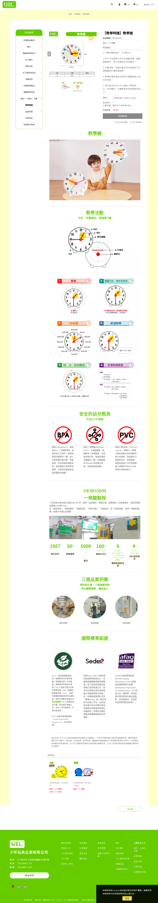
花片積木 (29, 59)
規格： (105, 97)
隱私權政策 (129, 893)
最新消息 (83, 853)
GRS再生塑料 (67, 853)
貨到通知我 (122, 116)
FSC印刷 (65, 858)
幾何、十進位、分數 (29, 98)
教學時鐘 (86, 14)
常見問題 (101, 848)
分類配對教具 (29, 85)
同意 (127, 898)
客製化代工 (66, 848)
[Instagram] (19, 886)
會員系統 (101, 843)
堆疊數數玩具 (29, 92)
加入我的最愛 (122, 122)
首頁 (70, 14)
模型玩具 (29, 66)
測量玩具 (29, 79)
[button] (114, 4)
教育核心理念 (67, 864)
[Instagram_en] (25, 886)
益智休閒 (29, 111)
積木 (29, 46)
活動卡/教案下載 (104, 854)
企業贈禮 (83, 848)
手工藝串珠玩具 (29, 72)
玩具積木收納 (29, 124)
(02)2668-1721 (24, 863)
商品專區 (77, 14)
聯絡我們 (29, 875)
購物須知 (83, 858)
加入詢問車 (136, 122)
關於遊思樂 (66, 843)
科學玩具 (29, 118)
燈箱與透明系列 (29, 53)
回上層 (130, 809)
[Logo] (9, 4)
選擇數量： (107, 110)
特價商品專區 (29, 40)
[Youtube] (13, 886)
